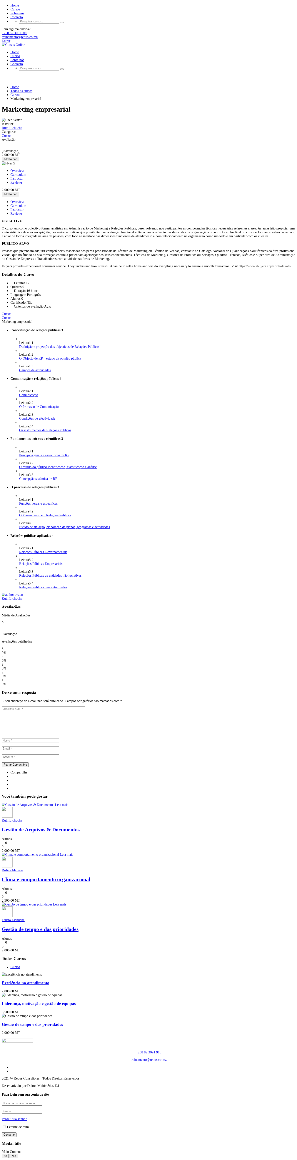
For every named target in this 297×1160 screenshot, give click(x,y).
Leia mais (61, 805)
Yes (13, 1156)
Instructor (16, 178)
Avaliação (8, 139)
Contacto (16, 17)
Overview (17, 170)
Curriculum (18, 174)
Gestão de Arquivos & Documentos (41, 829)
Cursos (15, 9)
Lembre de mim (17, 1127)
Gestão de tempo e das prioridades (40, 929)
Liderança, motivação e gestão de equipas (39, 1003)
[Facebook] (11, 776)
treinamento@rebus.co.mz (20, 37)
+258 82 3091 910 (14, 33)
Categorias (9, 132)
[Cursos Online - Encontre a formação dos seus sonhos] (13, 45)
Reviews (16, 182)
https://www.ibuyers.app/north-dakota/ (265, 266)
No (5, 1156)
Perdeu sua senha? (14, 1119)
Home (14, 5)
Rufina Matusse (12, 870)
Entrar (6, 41)
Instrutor (7, 124)
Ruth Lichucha (12, 598)
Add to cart (10, 159)
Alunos (7, 839)
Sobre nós (17, 13)
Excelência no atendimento (25, 983)
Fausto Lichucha (13, 920)
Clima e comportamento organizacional (46, 879)
